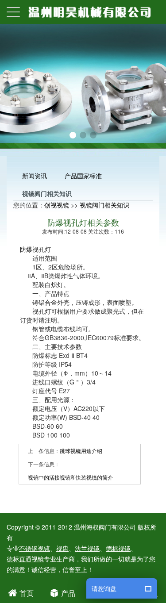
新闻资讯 (34, 175)
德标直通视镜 (25, 558)
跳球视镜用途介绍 (81, 450)
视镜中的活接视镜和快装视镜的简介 (70, 477)
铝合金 (48, 302)
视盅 (62, 548)
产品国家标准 (83, 175)
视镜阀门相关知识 (104, 204)
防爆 (26, 249)
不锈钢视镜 (34, 548)
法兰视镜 (87, 548)
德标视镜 (118, 548)
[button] (72, 135)
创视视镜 (56, 204)
